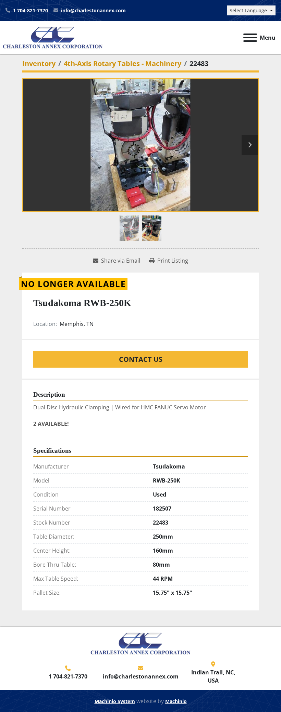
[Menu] (250, 38)
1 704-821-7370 (30, 10)
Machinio (176, 701)
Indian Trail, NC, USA (213, 676)
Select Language (248, 10)
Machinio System (115, 701)
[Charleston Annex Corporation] (140, 643)
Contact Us (140, 359)
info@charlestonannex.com (93, 10)
